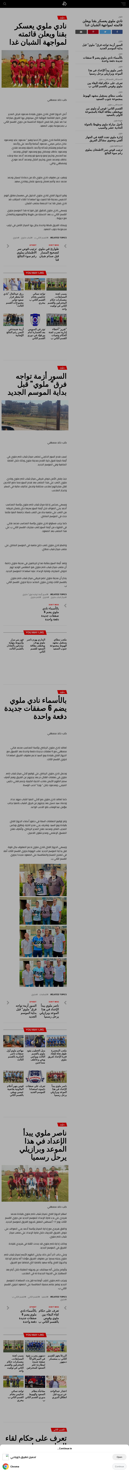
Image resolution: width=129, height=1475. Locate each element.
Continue (119, 1466)
